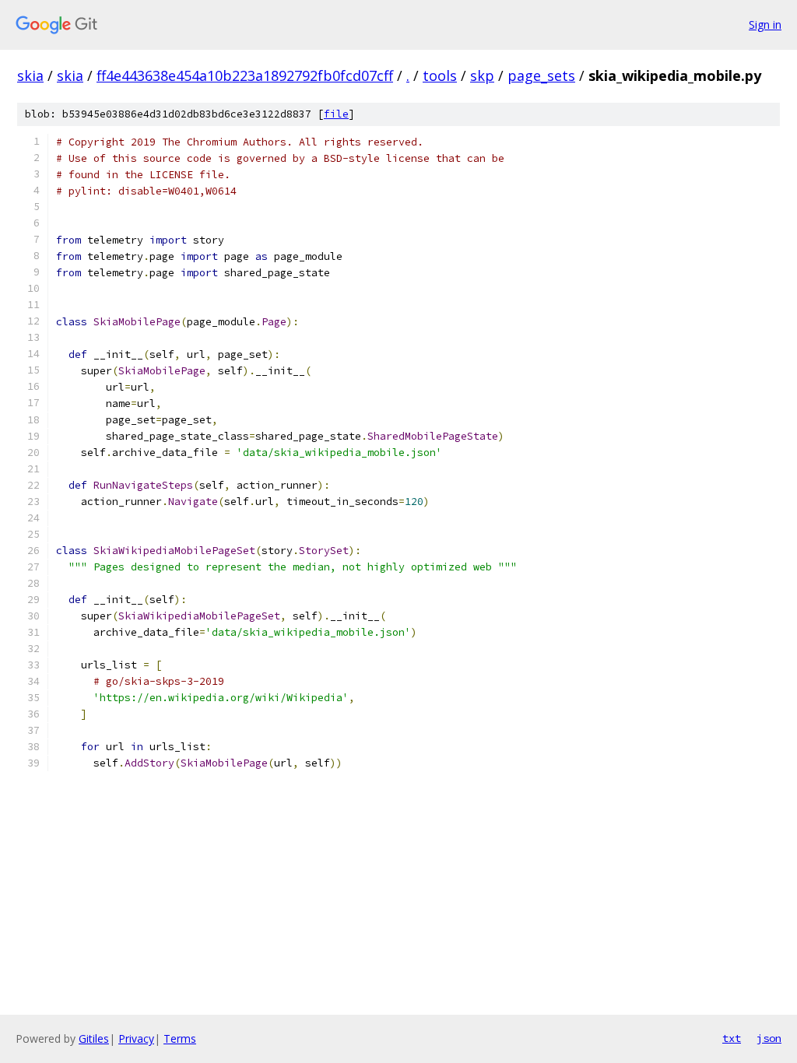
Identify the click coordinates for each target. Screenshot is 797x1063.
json (769, 1038)
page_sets (541, 75)
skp (482, 75)
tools (440, 75)
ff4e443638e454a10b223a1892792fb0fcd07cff (245, 75)
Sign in (765, 24)
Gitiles (94, 1038)
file (336, 114)
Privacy (136, 1038)
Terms (179, 1038)
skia (30, 75)
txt (731, 1038)
